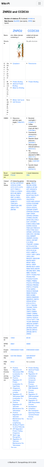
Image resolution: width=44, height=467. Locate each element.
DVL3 (37, 220)
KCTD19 (29, 246)
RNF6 (28, 295)
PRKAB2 (36, 285)
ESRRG (29, 226)
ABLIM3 (29, 185)
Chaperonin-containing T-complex (17, 390)
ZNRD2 (17, 31)
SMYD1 (36, 299)
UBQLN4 (29, 323)
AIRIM (34, 185)
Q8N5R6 (29, 358)
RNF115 (13, 197)
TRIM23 (34, 311)
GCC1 (37, 230)
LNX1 (32, 256)
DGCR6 (35, 218)
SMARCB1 (35, 297)
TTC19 (28, 319)
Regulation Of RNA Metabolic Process (33, 388)
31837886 (31, 130)
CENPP (35, 209)
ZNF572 (34, 330)
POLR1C (29, 283)
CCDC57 (37, 201)
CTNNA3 (29, 218)
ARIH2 (28, 191)
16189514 (31, 18)
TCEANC (29, 307)
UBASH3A (35, 321)
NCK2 (33, 269)
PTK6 (28, 289)
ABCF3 (33, 183)
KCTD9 (34, 246)
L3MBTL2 (34, 252)
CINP (28, 214)
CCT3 (17, 187)
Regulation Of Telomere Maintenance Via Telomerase (18, 442)
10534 (13, 338)
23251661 (36, 161)
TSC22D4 (35, 315)
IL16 (16, 191)
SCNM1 (33, 295)
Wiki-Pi (5, 3)
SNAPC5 (13, 199)
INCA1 (20, 191)
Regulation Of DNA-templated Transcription (33, 396)
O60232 (19, 356)
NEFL (34, 271)
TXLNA (28, 321)
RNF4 (18, 197)
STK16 (28, 303)
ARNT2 (28, 193)
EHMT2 (28, 224)
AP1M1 (35, 187)
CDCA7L (34, 207)
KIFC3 (28, 250)
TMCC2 (28, 309)
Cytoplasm (16, 63)
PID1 (38, 275)
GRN (28, 234)
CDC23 (28, 207)
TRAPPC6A (14, 205)
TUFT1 (33, 319)
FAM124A (29, 228)
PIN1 (33, 277)
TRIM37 (29, 313)
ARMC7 (33, 191)
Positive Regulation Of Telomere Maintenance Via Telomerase (18, 406)
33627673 (21, 122)
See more (13, 447)
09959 (28, 344)
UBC (20, 205)
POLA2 (13, 175)
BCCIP (28, 195)
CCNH (19, 185)
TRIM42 (34, 313)
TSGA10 (35, 317)
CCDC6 (28, 203)
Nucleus (31, 392)
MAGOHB (36, 258)
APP (27, 189)
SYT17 (28, 305)
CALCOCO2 (30, 199)
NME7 (28, 273)
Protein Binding (18, 82)
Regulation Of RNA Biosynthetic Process (34, 402)
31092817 (31, 122)
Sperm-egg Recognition (16, 436)
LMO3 (28, 256)
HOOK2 (35, 238)
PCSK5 (34, 275)
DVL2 (33, 220)
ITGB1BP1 (29, 244)
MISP (34, 264)
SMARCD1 (30, 299)
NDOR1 (37, 269)
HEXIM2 (37, 234)
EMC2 (34, 224)
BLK (32, 195)
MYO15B (13, 193)
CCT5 (21, 187)
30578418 (31, 169)
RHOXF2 (34, 293)
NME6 (19, 193)
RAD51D (29, 291)
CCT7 (12, 189)
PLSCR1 (35, 279)
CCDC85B (35, 203)
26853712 (31, 136)
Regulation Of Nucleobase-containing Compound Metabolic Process (32, 379)
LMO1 (34, 254)
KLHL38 (33, 250)
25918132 (31, 149)
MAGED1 (29, 258)
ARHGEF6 (33, 189)
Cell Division (17, 102)
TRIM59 (29, 315)
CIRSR (32, 214)
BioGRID (17, 21)
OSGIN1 (33, 273)
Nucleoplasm (32, 406)
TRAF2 (28, 311)
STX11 (33, 303)
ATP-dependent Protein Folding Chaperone (18, 431)
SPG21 (34, 301)
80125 (28, 338)
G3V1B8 (13, 356)
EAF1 (28, 222)
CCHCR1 (29, 205)
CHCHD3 (36, 211)
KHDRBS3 (35, 248)
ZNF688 (29, 332)
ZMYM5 (13, 209)
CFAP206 (29, 211)
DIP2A (28, 220)
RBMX (28, 293)
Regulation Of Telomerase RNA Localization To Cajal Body (18, 397)
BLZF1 (37, 195)
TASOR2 (34, 305)
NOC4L (13, 195)
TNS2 (34, 309)
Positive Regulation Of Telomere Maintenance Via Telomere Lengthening (18, 417)
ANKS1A (29, 187)
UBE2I (13, 207)
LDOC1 (28, 254)
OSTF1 (28, 275)
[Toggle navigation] (39, 3)
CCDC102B (30, 201)
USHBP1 (35, 323)
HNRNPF (33, 236)
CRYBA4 (35, 216)
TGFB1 (35, 307)
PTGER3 (35, 287)
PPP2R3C (36, 283)
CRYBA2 (29, 216)
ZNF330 (29, 330)
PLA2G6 (29, 279)
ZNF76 (34, 332)
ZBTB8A (29, 328)
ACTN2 (13, 183)
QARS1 (33, 289)
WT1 (33, 326)
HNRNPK (29, 238)
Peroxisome (32, 63)
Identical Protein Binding (18, 85)
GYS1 (32, 234)
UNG (28, 175)
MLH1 (34, 266)
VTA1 (17, 207)
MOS (38, 266)
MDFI (34, 260)
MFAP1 (28, 262)
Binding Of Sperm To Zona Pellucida (18, 426)
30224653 (31, 142)
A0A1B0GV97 (30, 356)
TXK (37, 319)
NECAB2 (29, 271)
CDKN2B (29, 209)
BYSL (28, 197)
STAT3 (19, 199)
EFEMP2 (34, 222)
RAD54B (35, 291)
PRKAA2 (29, 285)
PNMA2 (34, 281)
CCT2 (12, 187)
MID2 (33, 262)
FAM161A (36, 228)
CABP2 (32, 197)
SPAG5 (28, 301)
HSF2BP (34, 240)
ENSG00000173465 (17, 350)
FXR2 (12, 191)
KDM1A (28, 248)
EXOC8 (34, 226)
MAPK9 (28, 260)
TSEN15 (29, 317)
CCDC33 (33, 31)
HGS (28, 236)
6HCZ (12, 362)
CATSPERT (20, 183)
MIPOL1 (29, 264)
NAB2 (28, 269)
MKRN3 (28, 266)
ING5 (31, 242)
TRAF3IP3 (14, 203)
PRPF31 (29, 287)
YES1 (37, 326)
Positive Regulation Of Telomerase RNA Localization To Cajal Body (18, 372)
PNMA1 (28, 281)
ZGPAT (34, 328)
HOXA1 (28, 240)
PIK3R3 (28, 277)
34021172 (31, 157)
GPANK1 (29, 232)
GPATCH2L (36, 232)
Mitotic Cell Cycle (18, 100)
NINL (38, 271)
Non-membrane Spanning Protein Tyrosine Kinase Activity (34, 413)
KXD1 (28, 252)
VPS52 (28, 326)
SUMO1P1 (14, 201)
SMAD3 (28, 297)
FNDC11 (17, 189)
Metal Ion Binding (18, 88)
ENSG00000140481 (32, 350)
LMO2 (38, 254)
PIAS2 (18, 195)
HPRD (30, 21)
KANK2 (36, 244)
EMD (38, 224)
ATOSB (34, 193)
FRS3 (28, 230)
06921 (13, 344)
